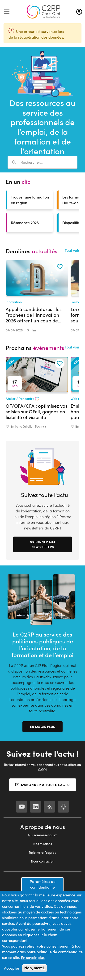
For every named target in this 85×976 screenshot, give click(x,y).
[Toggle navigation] (6, 11)
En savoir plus (42, 726)
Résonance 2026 (25, 222)
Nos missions (42, 843)
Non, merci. (34, 968)
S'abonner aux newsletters (42, 544)
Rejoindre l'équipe (42, 852)
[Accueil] (43, 11)
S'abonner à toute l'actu (45, 784)
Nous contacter (42, 861)
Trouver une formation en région (30, 199)
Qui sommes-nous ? (42, 835)
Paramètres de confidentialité (42, 884)
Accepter (11, 968)
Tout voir (72, 250)
